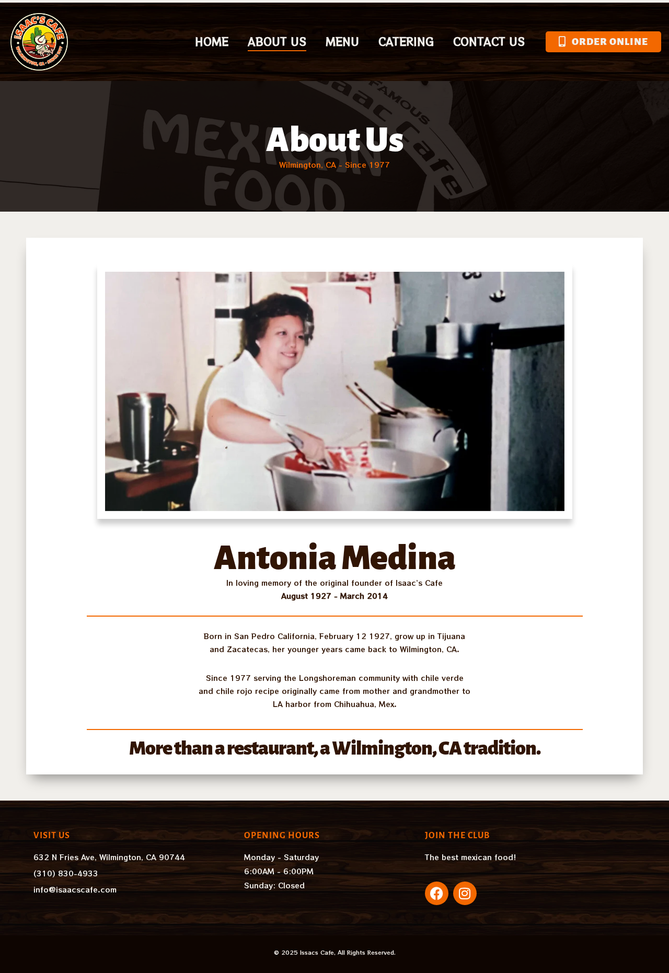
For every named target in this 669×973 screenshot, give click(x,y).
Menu (342, 41)
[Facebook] (436, 893)
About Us (277, 41)
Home (211, 41)
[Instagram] (465, 893)
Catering (406, 41)
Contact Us (489, 41)
